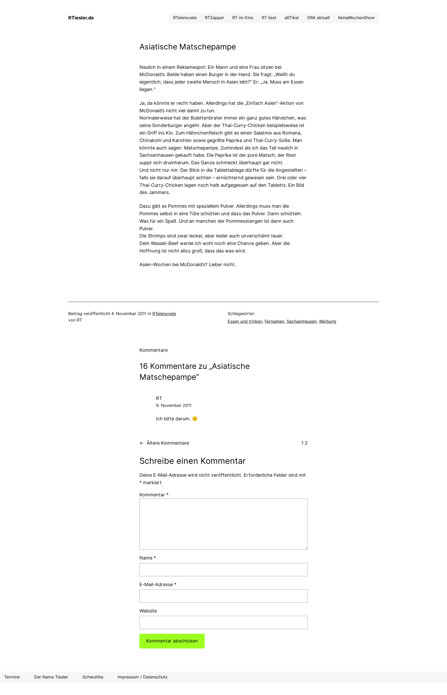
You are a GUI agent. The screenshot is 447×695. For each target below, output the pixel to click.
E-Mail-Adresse (157, 584)
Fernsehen (274, 321)
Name (147, 558)
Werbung (327, 321)
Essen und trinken (245, 321)
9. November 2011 (173, 405)
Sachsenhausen (302, 321)
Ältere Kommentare (164, 443)
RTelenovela (164, 313)
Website (148, 611)
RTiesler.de (81, 17)
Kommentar (154, 494)
